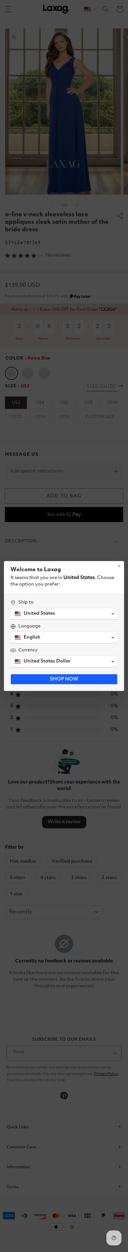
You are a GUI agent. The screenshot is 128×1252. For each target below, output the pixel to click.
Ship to (25, 602)
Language (29, 626)
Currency (27, 650)
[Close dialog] (119, 566)
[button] (64, 614)
